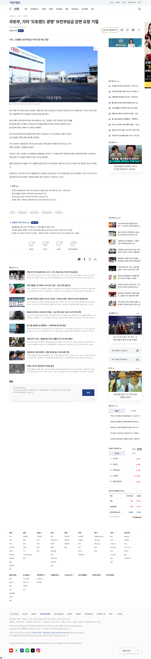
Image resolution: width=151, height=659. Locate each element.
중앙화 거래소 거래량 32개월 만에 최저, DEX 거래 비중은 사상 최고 (34, 200)
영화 (10, 586)
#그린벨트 (58, 212)
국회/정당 (97, 540)
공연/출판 (12, 593)
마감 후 (126, 551)
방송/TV (11, 582)
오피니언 (126, 533)
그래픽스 (25, 586)
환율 (10, 562)
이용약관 (33, 614)
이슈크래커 (26, 579)
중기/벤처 (85, 9)
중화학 (51, 9)
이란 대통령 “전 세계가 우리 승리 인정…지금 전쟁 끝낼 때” (49, 285)
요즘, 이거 (26, 582)
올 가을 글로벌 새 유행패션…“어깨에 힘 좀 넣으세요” (47, 325)
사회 (111, 533)
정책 (38, 544)
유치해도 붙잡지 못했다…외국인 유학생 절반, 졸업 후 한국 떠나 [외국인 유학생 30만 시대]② (42, 230)
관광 (10, 579)
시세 (10, 544)
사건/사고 (113, 544)
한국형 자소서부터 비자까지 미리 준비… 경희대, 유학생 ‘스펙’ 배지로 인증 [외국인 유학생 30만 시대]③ (45, 233)
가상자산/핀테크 (27, 555)
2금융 (24, 547)
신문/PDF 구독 (132, 2)
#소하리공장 (34, 212)
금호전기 (115, 464)
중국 (79, 547)
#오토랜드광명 (46, 212)
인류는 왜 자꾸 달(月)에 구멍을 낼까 (40, 366)
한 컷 (24, 589)
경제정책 (66, 536)
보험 (24, 544)
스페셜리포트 (55, 575)
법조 (111, 536)
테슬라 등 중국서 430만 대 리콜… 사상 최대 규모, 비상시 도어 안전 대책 (54, 312)
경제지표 (66, 540)
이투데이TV (40, 575)
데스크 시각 (127, 547)
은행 (24, 540)
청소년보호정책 (58, 614)
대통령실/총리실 (98, 536)
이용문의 (78, 614)
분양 (38, 547)
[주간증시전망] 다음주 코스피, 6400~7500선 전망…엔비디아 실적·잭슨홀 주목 (57, 299)
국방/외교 (97, 544)
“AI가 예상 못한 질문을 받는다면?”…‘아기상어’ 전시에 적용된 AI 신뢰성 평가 (129, 226)
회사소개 (25, 614)
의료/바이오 (75, 9)
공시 (10, 536)
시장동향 (39, 536)
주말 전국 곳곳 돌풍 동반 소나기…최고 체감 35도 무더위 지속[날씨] (52, 272)
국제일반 (80, 540)
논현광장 (126, 540)
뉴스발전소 (26, 575)
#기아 (12, 212)
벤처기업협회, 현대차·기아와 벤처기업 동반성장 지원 (29, 194)
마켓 (10, 533)
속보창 (124, 2)
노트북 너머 (127, 558)
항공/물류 (59, 9)
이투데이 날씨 (96, 575)
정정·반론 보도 (89, 614)
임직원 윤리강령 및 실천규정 (59, 633)
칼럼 (125, 555)
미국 (79, 544)
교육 (111, 540)
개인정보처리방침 (45, 614)
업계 (38, 540)
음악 (10, 589)
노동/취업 (113, 547)
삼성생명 (115, 476)
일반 (92, 9)
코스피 (117, 453)
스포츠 (11, 597)
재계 (26, 9)
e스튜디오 (40, 579)
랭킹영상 (39, 582)
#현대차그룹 (22, 212)
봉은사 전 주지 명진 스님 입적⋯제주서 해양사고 (127, 130)
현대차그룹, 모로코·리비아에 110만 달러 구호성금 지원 (30, 197)
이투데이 (11, 16)
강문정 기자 (13, 31)
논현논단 (126, 536)
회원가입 (118, 2)
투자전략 (133, 411)
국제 (79, 533)
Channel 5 (68, 575)
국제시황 (11, 565)
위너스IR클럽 (82, 575)
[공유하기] (122, 29)
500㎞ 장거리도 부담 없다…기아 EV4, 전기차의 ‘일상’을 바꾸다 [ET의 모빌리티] (129, 287)
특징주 (117, 411)
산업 (16, 9)
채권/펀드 (12, 558)
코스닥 (134, 453)
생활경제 (66, 544)
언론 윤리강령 (37, 633)
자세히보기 (34, 222)
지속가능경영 (110, 575)
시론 (125, 544)
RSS (139, 2)
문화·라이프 (12, 575)
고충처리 (69, 614)
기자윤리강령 (46, 633)
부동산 (39, 533)
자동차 (44, 9)
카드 (24, 551)
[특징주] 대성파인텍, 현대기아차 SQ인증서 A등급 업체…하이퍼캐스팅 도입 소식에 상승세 (41, 191)
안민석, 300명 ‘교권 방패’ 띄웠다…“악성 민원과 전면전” (130, 125)
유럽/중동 (81, 555)
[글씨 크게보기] (138, 29)
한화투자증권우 (117, 481)
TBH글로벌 (116, 470)
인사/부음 (113, 555)
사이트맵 (119, 614)
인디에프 (115, 458)
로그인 (111, 2)
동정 (111, 558)
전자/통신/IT (34, 9)
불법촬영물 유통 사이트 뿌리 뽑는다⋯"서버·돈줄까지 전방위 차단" (33, 227)
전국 (111, 551)
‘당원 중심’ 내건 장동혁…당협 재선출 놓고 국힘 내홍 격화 (48, 352)
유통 (67, 9)
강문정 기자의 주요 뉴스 (21, 222)
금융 (24, 533)
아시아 (80, 551)
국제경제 (80, 536)
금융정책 (25, 536)
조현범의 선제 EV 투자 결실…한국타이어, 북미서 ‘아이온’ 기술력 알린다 (129, 252)
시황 (10, 540)
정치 (95, 533)
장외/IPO (11, 547)
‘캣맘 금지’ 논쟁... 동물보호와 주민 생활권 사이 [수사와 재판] (50, 339)
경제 (65, 533)
